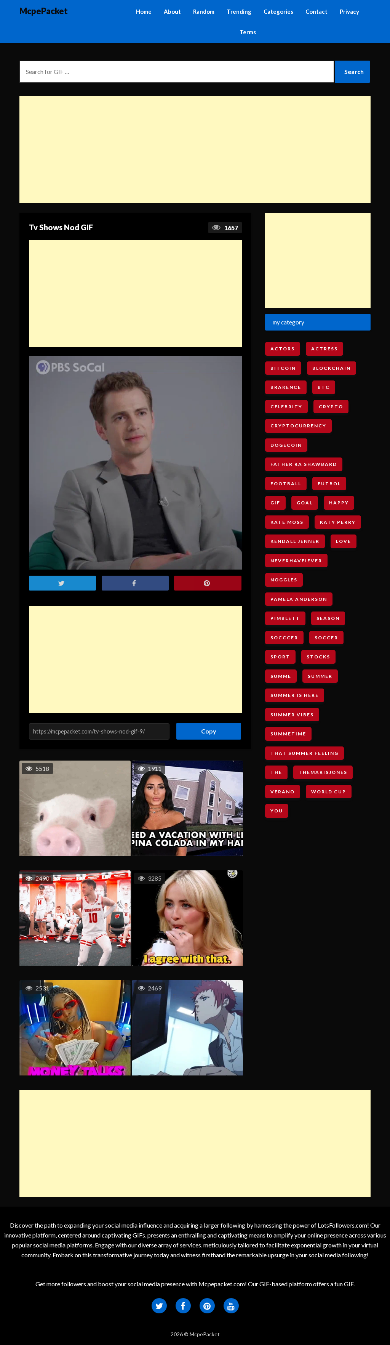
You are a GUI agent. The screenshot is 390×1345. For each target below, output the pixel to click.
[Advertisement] (195, 149)
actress (324, 348)
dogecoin (286, 445)
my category (288, 322)
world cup (328, 791)
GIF (275, 503)
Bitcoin (283, 368)
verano (282, 791)
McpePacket (43, 11)
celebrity (286, 406)
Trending (239, 11)
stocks (318, 657)
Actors (282, 348)
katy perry (338, 522)
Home (144, 11)
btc (324, 387)
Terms (248, 32)
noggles (283, 580)
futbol (329, 483)
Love (343, 541)
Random (203, 11)
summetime (288, 734)
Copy (206, 729)
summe (280, 676)
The (276, 772)
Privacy (349, 11)
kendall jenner (295, 541)
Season (328, 618)
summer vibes (292, 714)
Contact (316, 11)
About (172, 11)
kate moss (287, 522)
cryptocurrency (298, 426)
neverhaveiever (296, 560)
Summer (320, 676)
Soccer (326, 637)
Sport (280, 657)
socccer (284, 637)
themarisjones (323, 772)
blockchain (331, 368)
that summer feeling (304, 753)
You (276, 811)
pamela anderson (298, 599)
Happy (339, 503)
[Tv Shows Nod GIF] (135, 463)
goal (305, 503)
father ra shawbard (303, 464)
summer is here (294, 695)
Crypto (331, 406)
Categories (278, 11)
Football (285, 483)
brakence (285, 387)
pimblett (285, 618)
